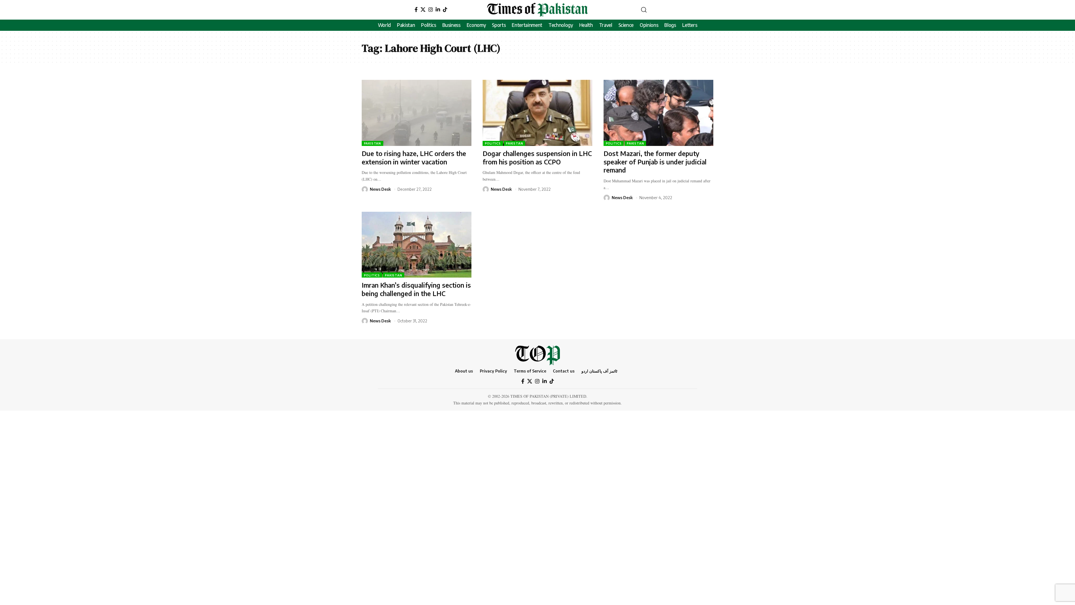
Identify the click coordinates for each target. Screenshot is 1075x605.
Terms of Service (530, 370)
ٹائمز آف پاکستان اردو (599, 370)
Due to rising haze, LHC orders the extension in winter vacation (414, 157)
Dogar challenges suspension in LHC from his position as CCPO (537, 157)
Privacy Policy (493, 370)
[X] (423, 9)
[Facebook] (416, 9)
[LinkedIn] (437, 9)
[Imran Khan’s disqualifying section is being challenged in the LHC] (416, 245)
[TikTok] (445, 9)
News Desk (380, 189)
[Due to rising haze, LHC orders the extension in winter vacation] (416, 113)
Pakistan (372, 143)
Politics (493, 143)
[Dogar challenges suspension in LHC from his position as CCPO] (537, 113)
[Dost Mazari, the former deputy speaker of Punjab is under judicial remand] (658, 113)
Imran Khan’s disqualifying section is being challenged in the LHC (416, 289)
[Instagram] (430, 9)
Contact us (563, 370)
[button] (644, 10)
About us (464, 370)
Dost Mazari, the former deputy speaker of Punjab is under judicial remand (655, 161)
